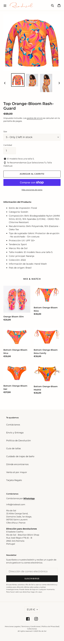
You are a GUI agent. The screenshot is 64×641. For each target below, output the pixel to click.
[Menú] (5, 5)
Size (5, 131)
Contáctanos (13, 424)
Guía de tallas (13, 448)
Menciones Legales (12, 626)
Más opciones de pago (32, 190)
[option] (18, 79)
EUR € (31, 609)
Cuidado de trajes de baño (20, 456)
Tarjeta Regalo (14, 480)
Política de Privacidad (50, 626)
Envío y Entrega (14, 432)
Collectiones (32, 629)
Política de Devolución (18, 440)
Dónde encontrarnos (17, 464)
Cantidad (7, 145)
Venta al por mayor (16, 472)
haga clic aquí (36, 592)
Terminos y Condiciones (30, 626)
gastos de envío (35, 118)
